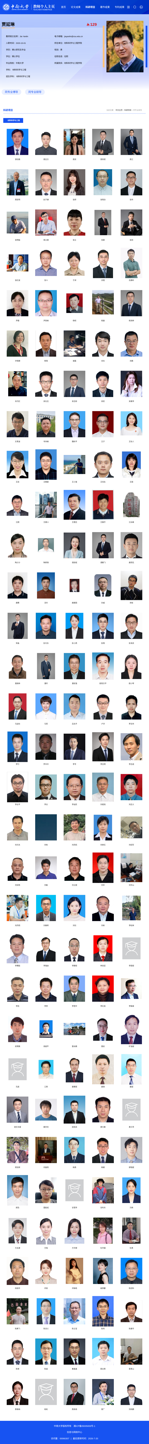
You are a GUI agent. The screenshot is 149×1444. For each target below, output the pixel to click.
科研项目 (90, 7)
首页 (63, 7)
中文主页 (119, 110)
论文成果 (75, 7)
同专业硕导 (34, 91)
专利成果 (119, 7)
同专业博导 (11, 91)
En (141, 7)
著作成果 (105, 7)
